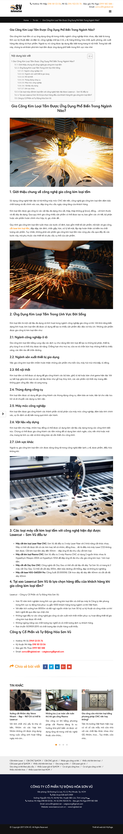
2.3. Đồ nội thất (27, 77)
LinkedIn (57, 666)
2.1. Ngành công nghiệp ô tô (31, 71)
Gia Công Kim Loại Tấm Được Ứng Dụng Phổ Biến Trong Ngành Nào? (43, 61)
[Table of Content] (90, 56)
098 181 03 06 (54, 4)
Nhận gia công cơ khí (70, 760)
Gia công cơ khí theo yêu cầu (22, 767)
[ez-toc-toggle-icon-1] (88, 57)
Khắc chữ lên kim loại (91, 760)
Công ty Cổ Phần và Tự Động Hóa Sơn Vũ (34, 98)
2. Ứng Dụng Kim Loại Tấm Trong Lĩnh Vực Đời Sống (39, 68)
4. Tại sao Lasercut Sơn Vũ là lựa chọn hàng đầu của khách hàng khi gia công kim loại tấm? (55, 95)
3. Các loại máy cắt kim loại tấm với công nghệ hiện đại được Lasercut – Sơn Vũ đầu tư (52, 92)
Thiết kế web (97, 827)
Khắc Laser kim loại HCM (39, 770)
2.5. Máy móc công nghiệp (32, 83)
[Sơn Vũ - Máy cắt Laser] (16, 8)
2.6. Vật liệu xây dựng (30, 86)
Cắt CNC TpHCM (33, 760)
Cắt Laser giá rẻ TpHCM (20, 764)
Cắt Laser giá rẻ (78, 764)
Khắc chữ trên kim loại (42, 764)
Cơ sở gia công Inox (71, 767)
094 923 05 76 (75, 4)
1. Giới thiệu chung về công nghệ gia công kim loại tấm (39, 65)
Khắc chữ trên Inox (17, 770)
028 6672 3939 (67, 795)
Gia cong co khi (62, 764)
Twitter (51, 666)
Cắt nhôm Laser (16, 760)
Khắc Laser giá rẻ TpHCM (48, 767)
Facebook (45, 666)
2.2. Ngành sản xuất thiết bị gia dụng (35, 74)
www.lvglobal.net (75, 807)
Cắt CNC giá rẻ (50, 760)
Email (69, 666)
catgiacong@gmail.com (73, 804)
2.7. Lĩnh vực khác (28, 88)
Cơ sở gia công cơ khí (92, 767)
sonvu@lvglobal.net (104, 7)
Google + (63, 666)
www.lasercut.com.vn (57, 807)
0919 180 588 (105, 4)
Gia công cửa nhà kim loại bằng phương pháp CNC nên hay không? (61, 716)
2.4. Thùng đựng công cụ (31, 80)
